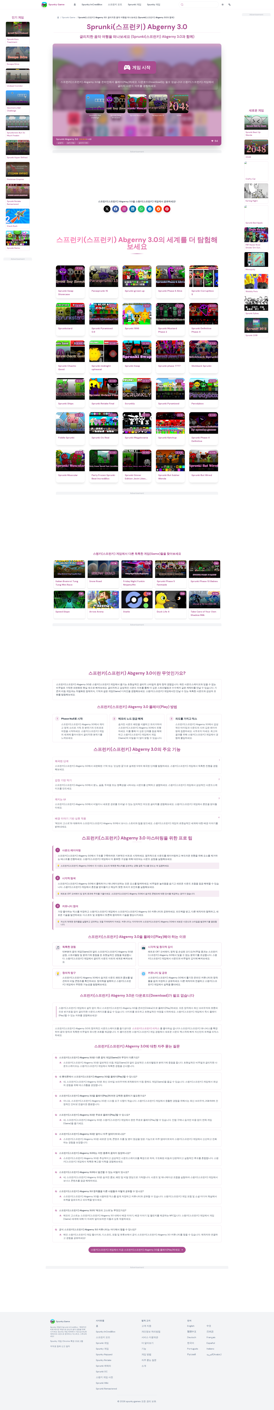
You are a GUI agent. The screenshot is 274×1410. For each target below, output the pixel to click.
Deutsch (191, 1337)
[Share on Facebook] (115, 209)
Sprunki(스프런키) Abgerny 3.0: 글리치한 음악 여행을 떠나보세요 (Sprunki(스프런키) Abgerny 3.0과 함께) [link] (126, 17)
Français (211, 1337)
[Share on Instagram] (124, 209)
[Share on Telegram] (149, 209)
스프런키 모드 (115, 4)
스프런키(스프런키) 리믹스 (146, 1028)
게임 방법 (146, 1354)
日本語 (210, 1331)
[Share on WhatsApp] (141, 209)
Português (192, 1348)
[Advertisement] (17, 303)
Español (211, 1343)
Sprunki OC (101, 1371)
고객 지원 (146, 1325)
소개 (144, 1365)
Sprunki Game (68, 17)
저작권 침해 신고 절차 (60, 1346)
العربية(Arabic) (214, 1354)
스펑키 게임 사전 (104, 1377)
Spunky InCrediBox (92, 4)
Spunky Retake (103, 1360)
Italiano (210, 1348)
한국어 (190, 1343)
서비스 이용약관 (150, 1337)
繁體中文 (191, 1331)
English (190, 1325)
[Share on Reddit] (158, 209)
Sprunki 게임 (134, 4)
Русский (191, 1354)
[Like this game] (212, 141)
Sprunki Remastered (106, 1388)
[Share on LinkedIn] (132, 209)
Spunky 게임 (153, 4)
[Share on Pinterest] (167, 209)
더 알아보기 (148, 1343)
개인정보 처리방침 (151, 1331)
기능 (144, 1348)
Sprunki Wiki (102, 1382)
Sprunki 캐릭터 (103, 1365)
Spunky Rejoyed (104, 1354)
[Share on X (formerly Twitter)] (107, 209)
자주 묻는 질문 (149, 1360)
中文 (209, 1325)
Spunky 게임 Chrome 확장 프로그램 (66, 1341)
